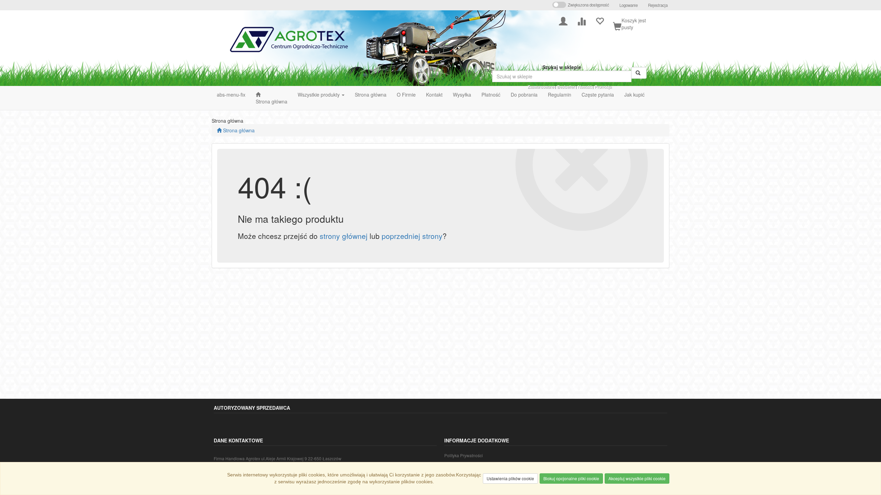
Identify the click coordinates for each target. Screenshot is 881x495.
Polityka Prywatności (463, 455)
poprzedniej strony (412, 236)
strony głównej (344, 236)
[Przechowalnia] (599, 20)
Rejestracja (658, 5)
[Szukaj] (639, 73)
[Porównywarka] (581, 20)
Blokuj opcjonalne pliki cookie (571, 478)
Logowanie (628, 5)
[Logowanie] (563, 20)
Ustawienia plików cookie (510, 478)
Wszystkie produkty (319, 94)
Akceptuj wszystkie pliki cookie (637, 478)
